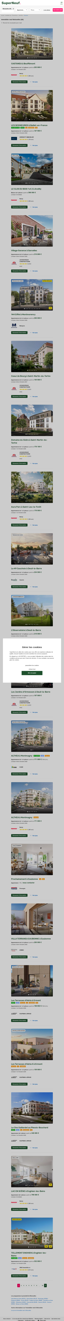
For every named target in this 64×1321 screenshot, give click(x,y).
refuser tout (32, 669)
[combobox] (7, 10)
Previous (12, 44)
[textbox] (3, 11)
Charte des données (30, 658)
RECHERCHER (57, 10)
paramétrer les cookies (32, 665)
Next (51, 44)
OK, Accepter (32, 673)
